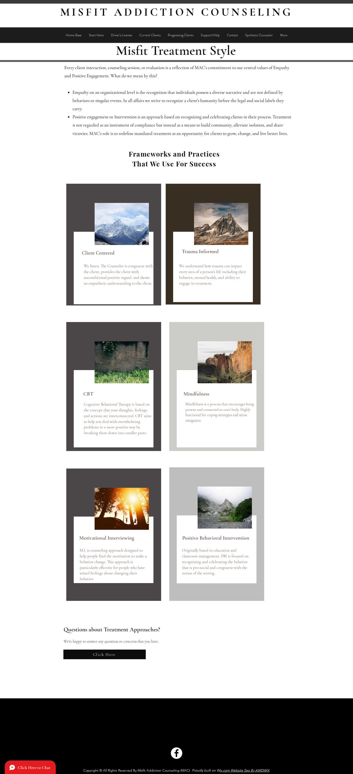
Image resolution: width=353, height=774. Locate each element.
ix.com (225, 770)
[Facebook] (176, 753)
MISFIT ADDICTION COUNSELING (176, 12)
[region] (113, 244)
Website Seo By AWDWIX (250, 770)
